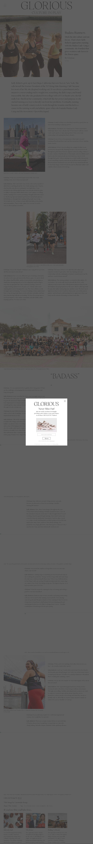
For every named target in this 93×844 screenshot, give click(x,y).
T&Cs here (52, 441)
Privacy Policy (55, 444)
